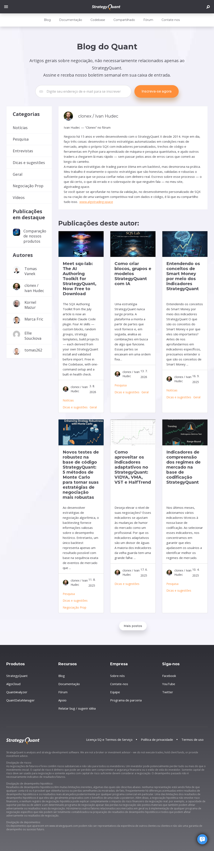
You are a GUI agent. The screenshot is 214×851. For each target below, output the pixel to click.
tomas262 (33, 349)
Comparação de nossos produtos (34, 236)
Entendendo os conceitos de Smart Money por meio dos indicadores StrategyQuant (183, 276)
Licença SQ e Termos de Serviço (109, 739)
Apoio (62, 700)
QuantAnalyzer (16, 692)
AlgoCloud (13, 684)
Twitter (167, 692)
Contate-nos (171, 20)
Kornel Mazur (30, 305)
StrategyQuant (17, 676)
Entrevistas (23, 150)
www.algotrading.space (96, 202)
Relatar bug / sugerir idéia (77, 708)
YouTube (168, 684)
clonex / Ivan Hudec (34, 288)
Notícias (20, 127)
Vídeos (19, 197)
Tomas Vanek (30, 271)
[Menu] (7, 7)
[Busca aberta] (208, 7)
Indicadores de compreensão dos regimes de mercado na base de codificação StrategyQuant (183, 467)
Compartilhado (124, 20)
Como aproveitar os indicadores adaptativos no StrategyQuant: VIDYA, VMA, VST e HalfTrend (133, 467)
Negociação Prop (28, 185)
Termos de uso (192, 739)
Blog (47, 20)
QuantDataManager (20, 700)
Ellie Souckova (32, 336)
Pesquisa (21, 139)
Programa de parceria (126, 700)
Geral (17, 174)
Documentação (70, 20)
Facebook (169, 676)
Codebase (97, 20)
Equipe (115, 692)
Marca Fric (33, 319)
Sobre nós (117, 676)
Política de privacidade (157, 739)
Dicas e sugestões (29, 162)
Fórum (148, 20)
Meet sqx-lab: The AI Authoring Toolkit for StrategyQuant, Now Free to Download (79, 278)
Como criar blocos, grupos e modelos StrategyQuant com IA (133, 273)
